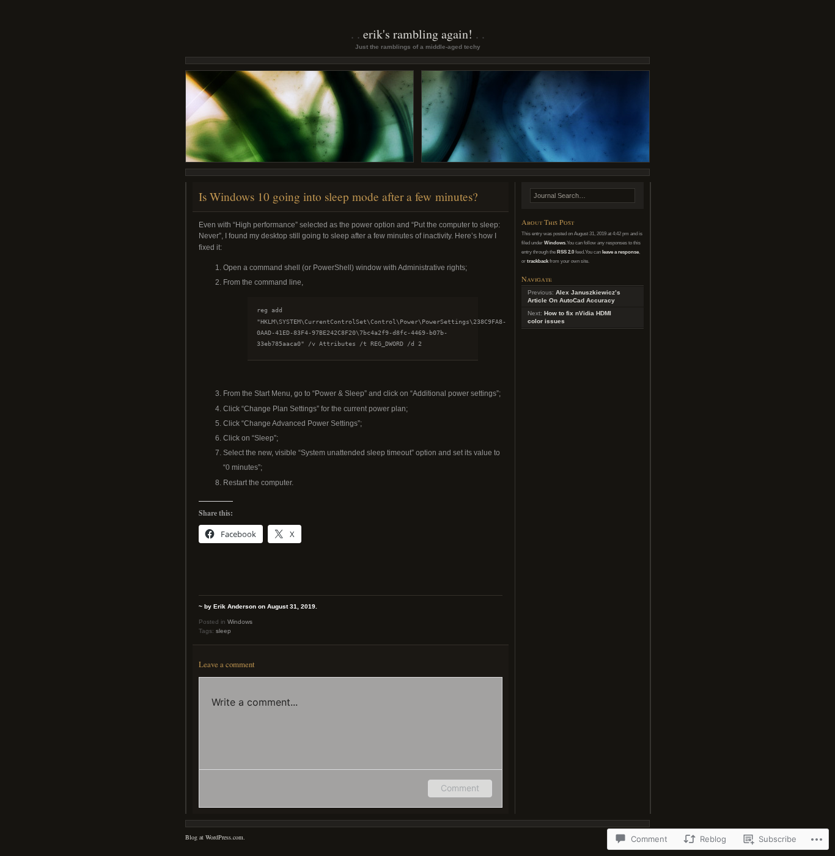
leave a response (620, 252)
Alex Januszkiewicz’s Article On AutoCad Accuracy (574, 296)
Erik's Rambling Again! (418, 34)
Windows (239, 621)
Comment (460, 788)
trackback (537, 261)
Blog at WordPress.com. (215, 837)
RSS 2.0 (565, 252)
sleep (223, 630)
